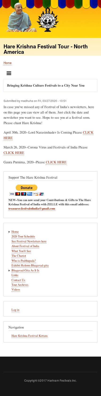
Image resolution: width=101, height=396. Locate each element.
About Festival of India (25, 246)
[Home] (31, 18)
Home (8, 62)
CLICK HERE (14, 152)
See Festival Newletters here (29, 241)
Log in (15, 310)
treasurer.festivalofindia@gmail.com (31, 208)
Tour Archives (20, 285)
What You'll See (21, 251)
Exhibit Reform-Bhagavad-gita (30, 265)
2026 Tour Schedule (23, 236)
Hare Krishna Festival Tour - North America (46, 48)
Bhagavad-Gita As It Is (25, 270)
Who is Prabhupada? (24, 261)
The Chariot (19, 256)
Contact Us (18, 280)
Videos (16, 289)
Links (15, 275)
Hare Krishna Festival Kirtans (30, 336)
